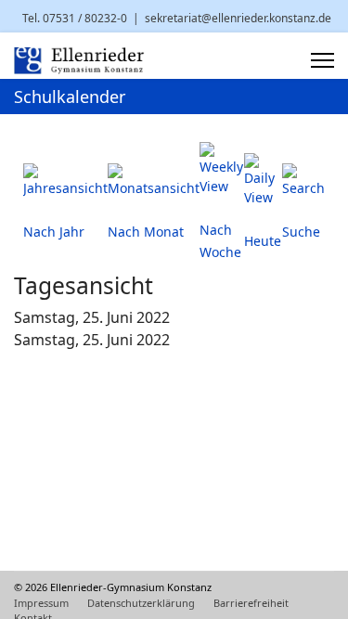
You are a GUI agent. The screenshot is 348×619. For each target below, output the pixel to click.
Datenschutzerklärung (141, 603)
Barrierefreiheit (251, 603)
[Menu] (322, 60)
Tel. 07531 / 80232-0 (74, 18)
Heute (262, 241)
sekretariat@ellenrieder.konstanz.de (238, 18)
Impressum (41, 603)
